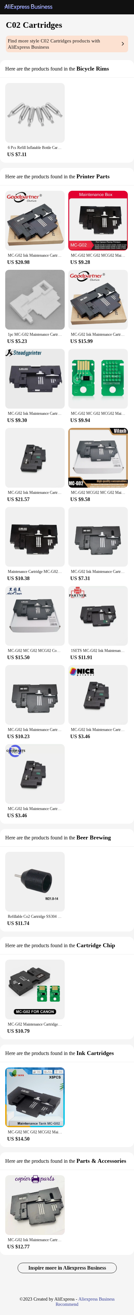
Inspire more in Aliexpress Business (67, 1268)
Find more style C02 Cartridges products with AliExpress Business (54, 44)
